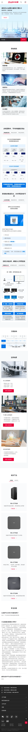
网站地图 (3, 725)
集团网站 (20, 725)
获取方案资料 (8, 390)
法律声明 (3, 724)
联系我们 (20, 724)
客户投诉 (12, 725)
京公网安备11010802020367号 (12, 730)
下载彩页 (5, 17)
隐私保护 (12, 724)
